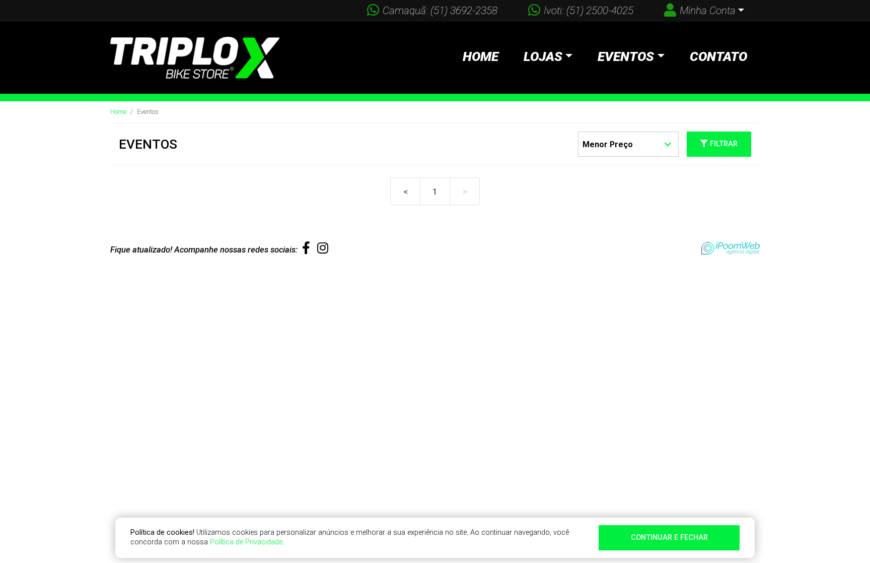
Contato (718, 56)
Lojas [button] (543, 56)
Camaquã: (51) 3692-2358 (440, 11)
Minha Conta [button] (708, 11)
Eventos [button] (626, 56)
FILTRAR (723, 144)
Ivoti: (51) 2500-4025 (588, 11)
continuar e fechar (669, 537)
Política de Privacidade (246, 542)
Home (480, 56)
